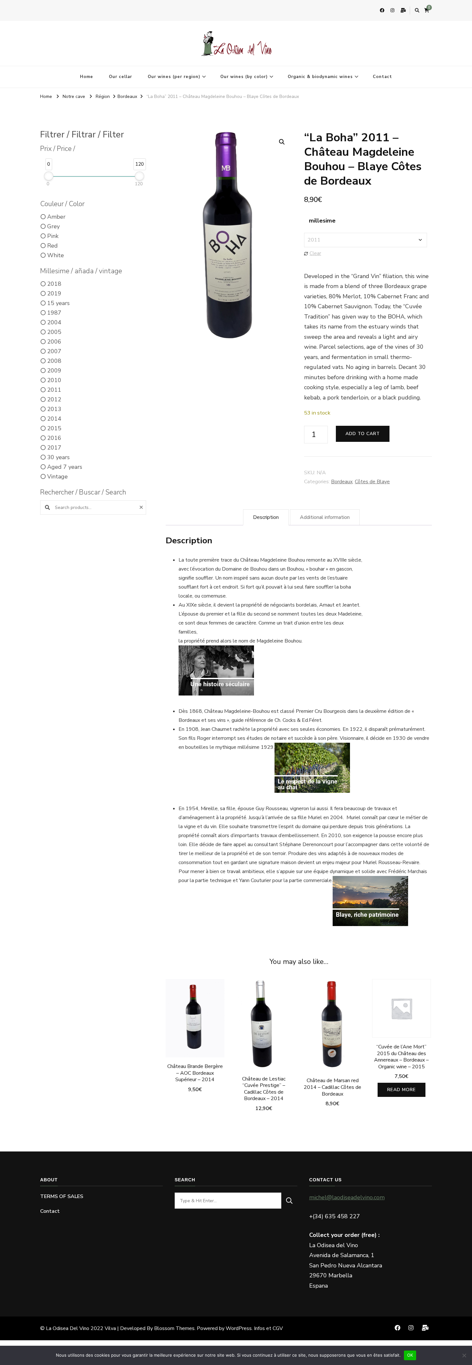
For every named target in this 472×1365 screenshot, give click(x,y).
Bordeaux (342, 481)
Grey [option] (53, 226)
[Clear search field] (142, 507)
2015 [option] (54, 428)
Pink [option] (52, 236)
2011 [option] (54, 390)
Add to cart (362, 434)
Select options (332, 1030)
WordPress (239, 1328)
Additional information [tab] (325, 517)
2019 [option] (54, 293)
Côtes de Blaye (372, 481)
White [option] (55, 255)
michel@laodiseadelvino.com (347, 1197)
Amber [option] (56, 217)
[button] (282, 142)
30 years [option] (58, 457)
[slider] (48, 175)
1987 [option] (54, 313)
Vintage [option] (57, 476)
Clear (315, 253)
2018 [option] (54, 284)
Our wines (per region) (174, 77)
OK (410, 1355)
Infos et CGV (268, 1328)
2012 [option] (54, 399)
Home (86, 77)
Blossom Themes (174, 1328)
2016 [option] (54, 438)
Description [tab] (266, 517)
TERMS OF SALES (61, 1196)
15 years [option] (58, 303)
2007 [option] (54, 351)
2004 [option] (54, 322)
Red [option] (52, 245)
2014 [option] (54, 419)
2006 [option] (54, 342)
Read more (401, 1090)
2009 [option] (54, 370)
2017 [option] (54, 447)
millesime (322, 220)
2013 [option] (54, 409)
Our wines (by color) (244, 77)
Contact (382, 77)
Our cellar (120, 77)
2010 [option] (54, 380)
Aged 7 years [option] (64, 467)
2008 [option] (54, 361)
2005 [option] (54, 332)
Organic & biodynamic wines (320, 77)
